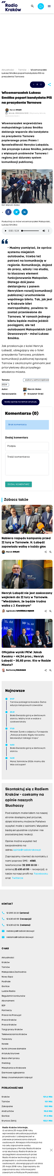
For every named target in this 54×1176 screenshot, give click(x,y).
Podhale (6, 982)
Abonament (8, 1001)
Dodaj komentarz (19, 484)
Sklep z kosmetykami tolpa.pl (17, 1078)
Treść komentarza (18, 457)
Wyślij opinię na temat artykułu (20, 402)
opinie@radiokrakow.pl (27, 850)
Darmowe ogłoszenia (13, 1073)
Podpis (11, 446)
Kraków (6, 962)
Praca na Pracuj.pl (11, 1015)
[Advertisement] (27, 41)
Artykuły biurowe (10, 1054)
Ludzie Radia (8, 991)
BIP (3, 1006)
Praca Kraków (9, 1020)
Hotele (5, 1044)
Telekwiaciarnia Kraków (14, 1034)
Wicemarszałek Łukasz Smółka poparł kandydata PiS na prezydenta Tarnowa (24, 73)
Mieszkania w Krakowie (14, 1068)
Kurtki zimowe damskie (14, 1049)
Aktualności (8, 70)
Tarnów (22, 70)
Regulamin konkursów (13, 996)
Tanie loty (7, 1039)
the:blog (6, 1063)
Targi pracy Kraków (12, 1030)
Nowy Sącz (7, 977)
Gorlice (5, 986)
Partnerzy (7, 1010)
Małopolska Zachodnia (14, 972)
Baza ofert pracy (11, 1058)
